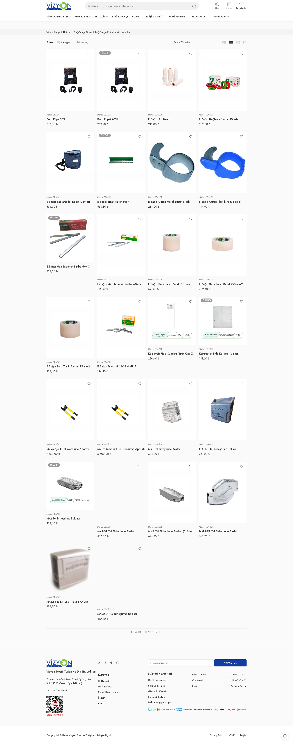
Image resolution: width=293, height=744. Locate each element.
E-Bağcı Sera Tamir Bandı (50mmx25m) (223, 284)
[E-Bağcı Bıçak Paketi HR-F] (121, 162)
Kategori (66, 42)
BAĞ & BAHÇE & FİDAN (125, 16)
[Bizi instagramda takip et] (117, 662)
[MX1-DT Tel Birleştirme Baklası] (223, 409)
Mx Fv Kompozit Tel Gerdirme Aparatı (121, 449)
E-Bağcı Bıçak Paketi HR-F (113, 202)
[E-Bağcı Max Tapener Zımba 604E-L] (121, 245)
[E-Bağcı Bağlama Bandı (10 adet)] (223, 80)
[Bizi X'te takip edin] (99, 663)
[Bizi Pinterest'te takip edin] (111, 662)
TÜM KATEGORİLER (57, 16)
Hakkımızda (104, 681)
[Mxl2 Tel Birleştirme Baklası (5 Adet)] (172, 492)
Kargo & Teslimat (157, 697)
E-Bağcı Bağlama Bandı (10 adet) (219, 119)
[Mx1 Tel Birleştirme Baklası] (172, 409)
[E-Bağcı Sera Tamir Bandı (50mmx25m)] (223, 245)
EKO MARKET (199, 16)
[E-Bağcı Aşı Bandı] (172, 80)
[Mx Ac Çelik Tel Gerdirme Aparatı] (70, 409)
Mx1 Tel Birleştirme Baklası (164, 449)
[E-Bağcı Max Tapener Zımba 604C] (70, 238)
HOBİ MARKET (177, 16)
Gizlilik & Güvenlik (157, 691)
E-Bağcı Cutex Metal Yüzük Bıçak (169, 202)
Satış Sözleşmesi (156, 685)
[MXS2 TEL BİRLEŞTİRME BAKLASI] (70, 568)
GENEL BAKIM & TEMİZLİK (90, 16)
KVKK (101, 703)
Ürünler (67, 32)
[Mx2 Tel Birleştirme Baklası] (70, 486)
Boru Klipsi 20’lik (108, 119)
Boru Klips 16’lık (56, 119)
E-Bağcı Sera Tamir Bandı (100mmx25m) (172, 284)
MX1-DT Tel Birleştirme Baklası (218, 449)
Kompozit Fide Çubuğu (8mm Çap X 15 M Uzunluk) (172, 354)
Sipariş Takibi (217, 735)
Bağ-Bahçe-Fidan (83, 32)
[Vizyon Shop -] (58, 6)
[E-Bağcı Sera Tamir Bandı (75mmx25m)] (70, 327)
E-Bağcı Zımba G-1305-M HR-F (116, 366)
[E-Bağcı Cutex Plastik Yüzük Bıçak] (223, 162)
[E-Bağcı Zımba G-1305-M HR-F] (121, 327)
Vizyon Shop (53, 32)
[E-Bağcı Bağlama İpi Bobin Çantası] (70, 162)
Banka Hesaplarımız (108, 692)
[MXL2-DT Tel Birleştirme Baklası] (223, 492)
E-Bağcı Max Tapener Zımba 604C (68, 266)
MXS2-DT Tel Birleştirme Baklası (117, 614)
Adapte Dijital (104, 735)
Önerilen (186, 42)
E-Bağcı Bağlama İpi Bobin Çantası (68, 202)
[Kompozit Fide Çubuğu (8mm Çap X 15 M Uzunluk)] (172, 321)
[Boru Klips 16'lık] (70, 80)
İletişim (101, 697)
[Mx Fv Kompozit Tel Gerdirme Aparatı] (121, 409)
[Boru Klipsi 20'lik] (121, 80)
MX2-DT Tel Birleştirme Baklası (116, 531)
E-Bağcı (56, 114)
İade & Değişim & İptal (160, 702)
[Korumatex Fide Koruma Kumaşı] (223, 321)
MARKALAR (220, 16)
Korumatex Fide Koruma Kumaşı (218, 354)
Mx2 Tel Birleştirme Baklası (63, 518)
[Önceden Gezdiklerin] (285, 736)
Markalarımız (105, 686)
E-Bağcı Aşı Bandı (159, 119)
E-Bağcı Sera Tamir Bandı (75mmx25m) (70, 366)
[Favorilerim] (89, 54)
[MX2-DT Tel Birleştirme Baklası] (121, 492)
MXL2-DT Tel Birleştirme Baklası (218, 531)
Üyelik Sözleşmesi (157, 680)
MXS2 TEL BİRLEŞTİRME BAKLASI (67, 602)
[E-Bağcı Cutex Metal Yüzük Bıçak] (172, 162)
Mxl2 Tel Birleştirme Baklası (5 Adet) (170, 531)
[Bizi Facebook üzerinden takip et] (105, 662)
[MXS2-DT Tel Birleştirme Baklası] (121, 574)
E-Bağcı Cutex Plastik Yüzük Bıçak (220, 202)
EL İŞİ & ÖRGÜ (154, 16)
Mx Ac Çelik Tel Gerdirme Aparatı (67, 449)
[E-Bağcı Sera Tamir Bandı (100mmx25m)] (172, 245)
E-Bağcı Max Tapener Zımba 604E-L (119, 284)
